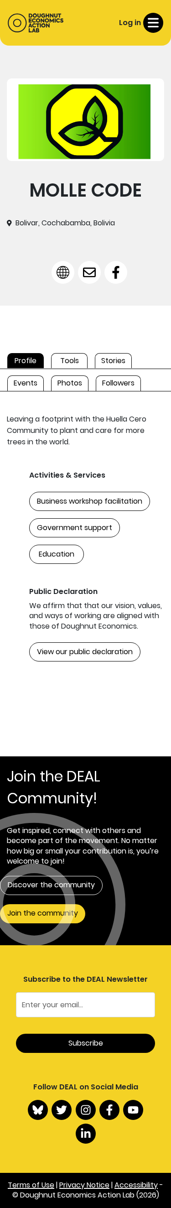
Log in (130, 22)
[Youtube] (133, 1110)
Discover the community (51, 885)
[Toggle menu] (153, 23)
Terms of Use (31, 1185)
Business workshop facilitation (89, 501)
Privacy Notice (84, 1185)
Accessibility (136, 1185)
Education (56, 554)
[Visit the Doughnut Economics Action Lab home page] (35, 23)
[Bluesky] (38, 1110)
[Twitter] (62, 1110)
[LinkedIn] (86, 1134)
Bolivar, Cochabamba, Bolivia (65, 223)
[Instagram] (86, 1110)
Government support (74, 527)
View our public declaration (85, 651)
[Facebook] (109, 1110)
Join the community (42, 913)
